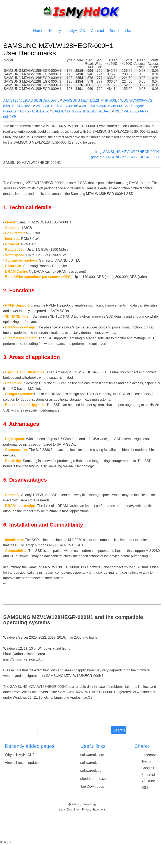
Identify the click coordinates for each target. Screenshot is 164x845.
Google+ (147, 768)
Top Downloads (92, 786)
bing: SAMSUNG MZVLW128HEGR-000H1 (128, 152)
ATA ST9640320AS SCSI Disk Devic (31, 100)
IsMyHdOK (76, 31)
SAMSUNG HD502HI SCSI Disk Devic (81, 111)
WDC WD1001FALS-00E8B (57, 106)
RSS (145, 787)
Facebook (149, 755)
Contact (97, 31)
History (55, 31)
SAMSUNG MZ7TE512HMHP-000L (90, 100)
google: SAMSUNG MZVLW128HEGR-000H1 (126, 157)
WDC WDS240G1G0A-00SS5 (105, 106)
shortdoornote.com (94, 778)
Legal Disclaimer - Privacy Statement (82, 809)
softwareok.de (90, 770)
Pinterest (148, 774)
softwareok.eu (90, 762)
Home (38, 31)
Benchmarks (120, 31)
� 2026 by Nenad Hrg (82, 804)
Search (119, 730)
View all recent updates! (23, 762)
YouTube (148, 781)
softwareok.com (92, 755)
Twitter (146, 761)
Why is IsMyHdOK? (19, 755)
